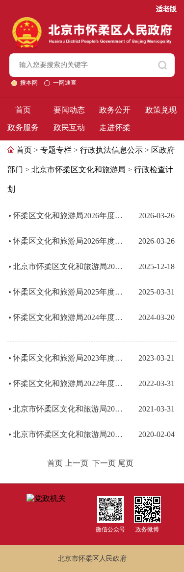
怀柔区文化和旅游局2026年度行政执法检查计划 (69, 241)
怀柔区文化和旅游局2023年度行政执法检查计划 (69, 358)
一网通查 (65, 82)
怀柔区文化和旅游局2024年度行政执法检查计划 (69, 317)
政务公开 (115, 110)
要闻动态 (69, 110)
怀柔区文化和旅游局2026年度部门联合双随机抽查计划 (69, 215)
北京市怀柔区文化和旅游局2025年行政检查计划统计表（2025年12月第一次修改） (69, 266)
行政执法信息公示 (111, 150)
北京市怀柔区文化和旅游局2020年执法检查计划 (69, 434)
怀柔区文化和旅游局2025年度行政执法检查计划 (69, 292)
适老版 (166, 9)
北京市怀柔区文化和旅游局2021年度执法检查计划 (69, 409)
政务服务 (23, 127)
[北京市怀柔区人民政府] (92, 21)
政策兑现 (161, 110)
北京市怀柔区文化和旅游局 (78, 169)
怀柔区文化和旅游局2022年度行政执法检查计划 (69, 383)
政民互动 (69, 127)
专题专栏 (56, 150)
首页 (23, 110)
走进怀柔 (115, 127)
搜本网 (29, 82)
